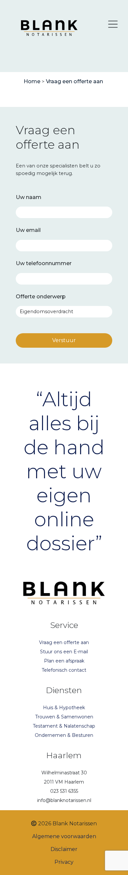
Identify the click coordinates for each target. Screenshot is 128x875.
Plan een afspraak (64, 661)
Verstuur (64, 340)
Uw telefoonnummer (44, 263)
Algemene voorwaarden (64, 836)
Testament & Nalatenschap (64, 726)
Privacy (64, 862)
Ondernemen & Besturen (64, 735)
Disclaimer (64, 849)
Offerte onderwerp (41, 296)
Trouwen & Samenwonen (64, 717)
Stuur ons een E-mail (64, 652)
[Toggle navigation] (113, 24)
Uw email (28, 230)
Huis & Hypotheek (64, 708)
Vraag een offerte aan (74, 81)
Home (32, 81)
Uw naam (28, 197)
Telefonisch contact (64, 670)
